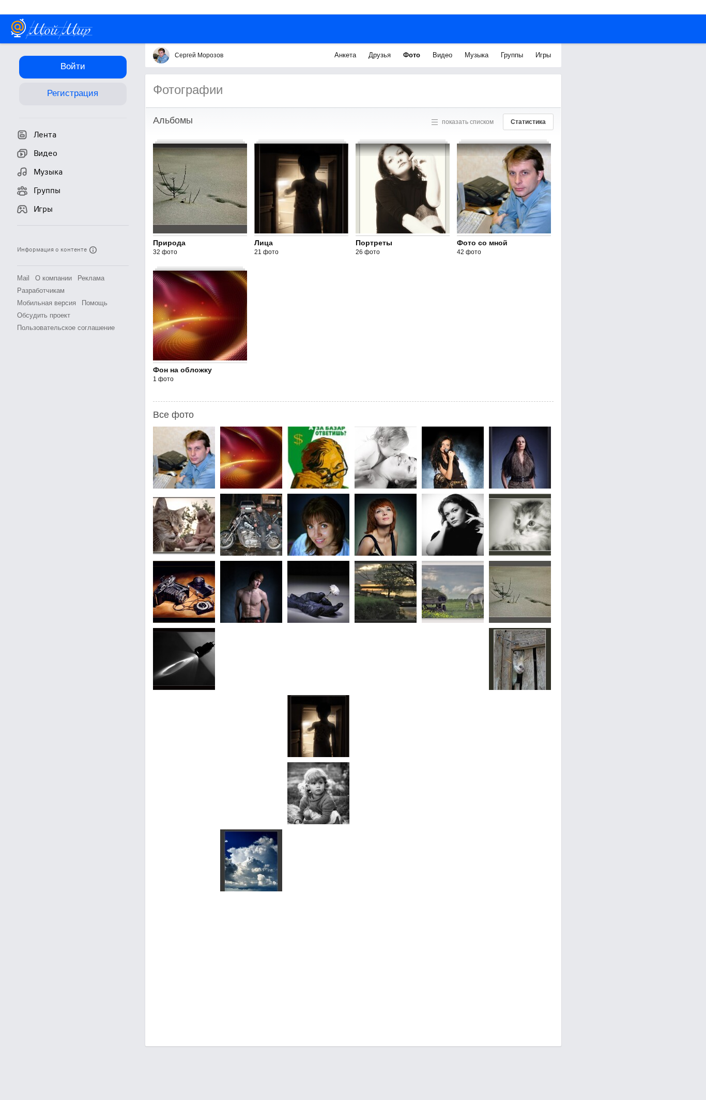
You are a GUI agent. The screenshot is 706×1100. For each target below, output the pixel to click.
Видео (443, 55)
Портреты (374, 243)
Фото (412, 55)
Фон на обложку (182, 370)
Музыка (477, 55)
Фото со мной (482, 243)
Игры (543, 55)
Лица (263, 243)
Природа (169, 243)
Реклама (91, 278)
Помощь (95, 303)
